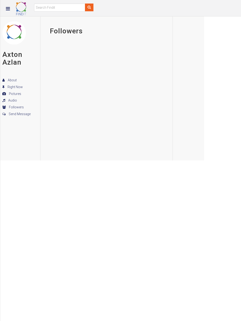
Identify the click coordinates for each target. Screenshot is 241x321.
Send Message (19, 114)
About (12, 80)
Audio (12, 100)
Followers (16, 107)
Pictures (14, 94)
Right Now (15, 87)
